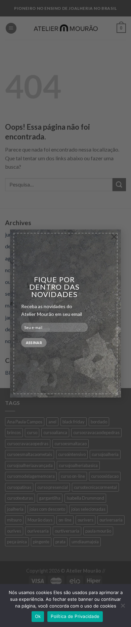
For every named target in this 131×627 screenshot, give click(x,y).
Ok (38, 616)
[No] (122, 607)
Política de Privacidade (75, 616)
